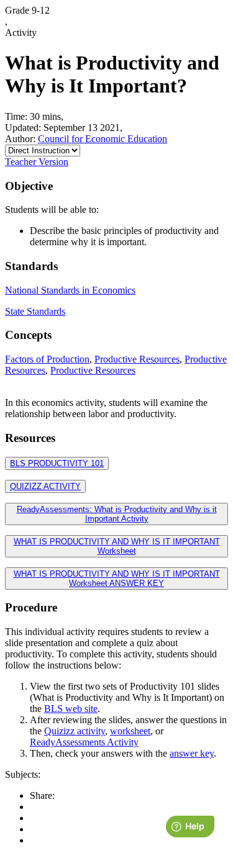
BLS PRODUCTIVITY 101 (57, 463)
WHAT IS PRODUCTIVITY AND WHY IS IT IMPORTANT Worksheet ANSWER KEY (117, 578)
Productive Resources (137, 359)
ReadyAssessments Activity (84, 742)
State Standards (35, 311)
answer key (192, 753)
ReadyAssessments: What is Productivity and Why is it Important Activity (117, 514)
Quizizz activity (74, 731)
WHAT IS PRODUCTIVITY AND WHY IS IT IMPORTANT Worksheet (117, 546)
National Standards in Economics (70, 290)
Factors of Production (47, 359)
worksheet (130, 731)
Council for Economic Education (102, 138)
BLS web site (71, 708)
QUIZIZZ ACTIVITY (45, 486)
